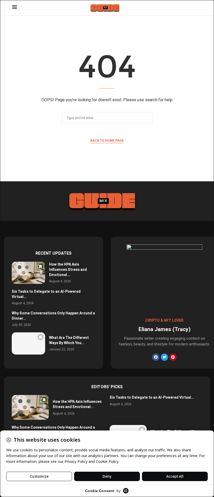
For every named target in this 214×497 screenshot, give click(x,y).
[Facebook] (155, 357)
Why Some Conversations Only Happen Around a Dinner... (53, 315)
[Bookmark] (40, 266)
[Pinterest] (173, 357)
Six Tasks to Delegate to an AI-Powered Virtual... (46, 294)
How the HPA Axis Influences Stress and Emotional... (68, 269)
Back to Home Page (107, 140)
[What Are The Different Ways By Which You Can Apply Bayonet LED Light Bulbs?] (28, 343)
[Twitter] (164, 357)
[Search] (199, 8)
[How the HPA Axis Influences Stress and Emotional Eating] (28, 273)
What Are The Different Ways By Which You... (69, 340)
